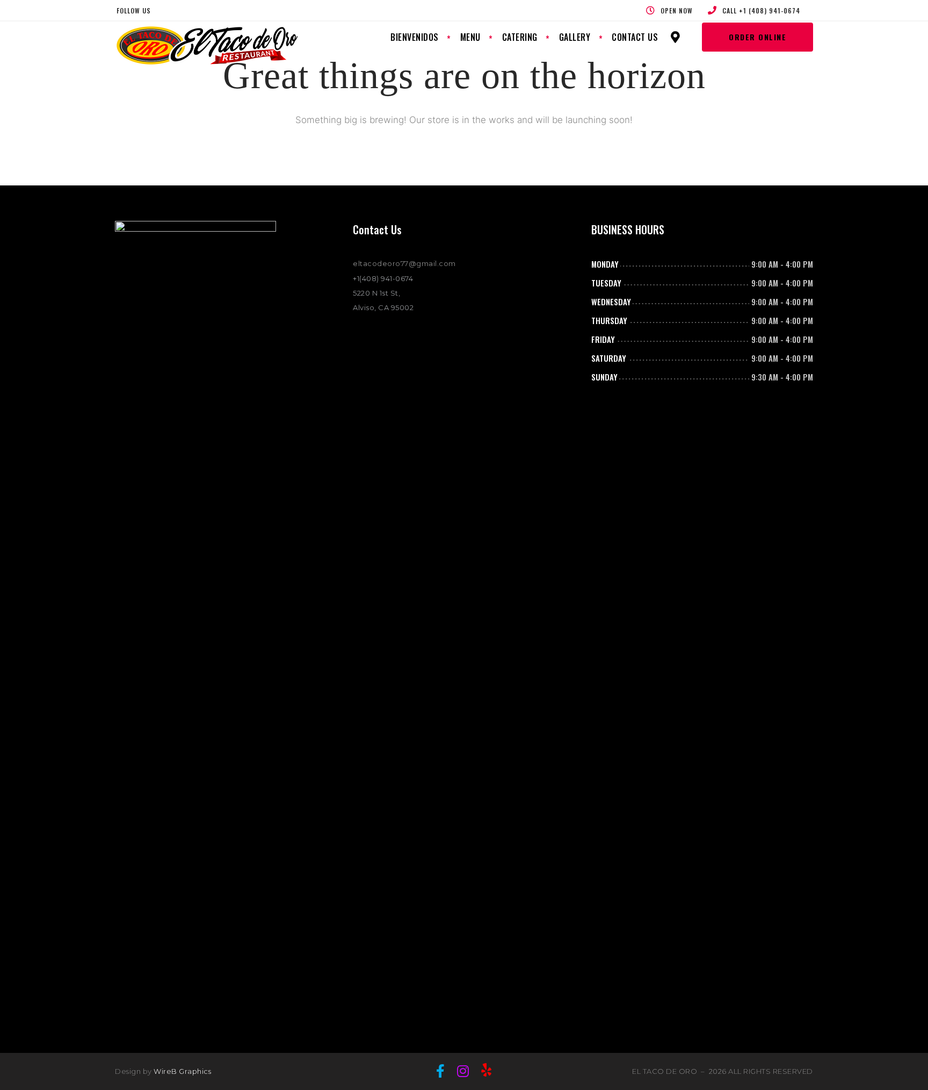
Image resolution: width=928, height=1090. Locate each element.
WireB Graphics (182, 1071)
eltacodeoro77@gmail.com (404, 263)
